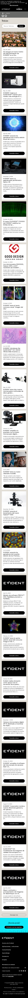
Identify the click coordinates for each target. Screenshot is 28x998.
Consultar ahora (14, 67)
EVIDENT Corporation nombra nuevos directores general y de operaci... (14, 807)
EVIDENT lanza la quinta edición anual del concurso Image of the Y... (12, 639)
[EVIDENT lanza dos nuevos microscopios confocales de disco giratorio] (14, 377)
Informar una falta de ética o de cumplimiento (13, 991)
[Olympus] (19, 9)
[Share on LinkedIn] (6, 16)
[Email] (25, 968)
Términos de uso (7, 987)
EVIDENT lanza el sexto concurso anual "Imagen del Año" (13, 307)
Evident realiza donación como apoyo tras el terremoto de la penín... (11, 682)
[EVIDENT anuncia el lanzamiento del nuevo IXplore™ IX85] (14, 499)
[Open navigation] (25, 9)
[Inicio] (3, 13)
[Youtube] (25, 971)
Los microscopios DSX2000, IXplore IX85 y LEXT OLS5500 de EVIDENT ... (13, 266)
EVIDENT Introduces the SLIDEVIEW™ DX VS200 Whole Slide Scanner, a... (11, 350)
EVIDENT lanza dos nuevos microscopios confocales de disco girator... (13, 391)
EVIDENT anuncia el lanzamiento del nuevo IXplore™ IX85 (11, 513)
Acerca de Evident (8, 943)
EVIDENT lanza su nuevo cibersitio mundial (11, 472)
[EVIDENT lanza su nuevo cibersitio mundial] (14, 459)
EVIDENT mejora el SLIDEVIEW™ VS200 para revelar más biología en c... (12, 94)
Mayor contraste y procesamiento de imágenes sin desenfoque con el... (13, 891)
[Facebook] (21, 971)
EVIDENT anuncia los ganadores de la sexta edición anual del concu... (13, 137)
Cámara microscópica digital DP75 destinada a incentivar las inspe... (13, 723)
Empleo (4, 960)
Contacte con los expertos (14, 927)
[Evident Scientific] (6, 9)
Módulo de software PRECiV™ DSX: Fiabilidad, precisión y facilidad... (13, 597)
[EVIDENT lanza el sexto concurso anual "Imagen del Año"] (14, 293)
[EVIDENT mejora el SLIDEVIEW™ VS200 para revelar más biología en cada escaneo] (14, 80)
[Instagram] (19, 971)
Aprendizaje (6, 953)
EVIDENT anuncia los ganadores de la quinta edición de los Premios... (11, 554)
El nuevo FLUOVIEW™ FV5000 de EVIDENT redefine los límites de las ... (14, 223)
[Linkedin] (23, 971)
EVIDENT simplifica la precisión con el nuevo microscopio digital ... (11, 432)
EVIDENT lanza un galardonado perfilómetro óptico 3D (12, 180)
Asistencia (5, 956)
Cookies (13, 989)
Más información (14, 5)
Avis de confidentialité (18, 987)
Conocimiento (6, 950)
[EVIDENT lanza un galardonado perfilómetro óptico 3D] (14, 166)
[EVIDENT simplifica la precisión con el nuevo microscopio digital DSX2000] (14, 418)
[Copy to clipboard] (3, 16)
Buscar (21, 26)
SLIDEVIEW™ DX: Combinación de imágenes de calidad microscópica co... (13, 850)
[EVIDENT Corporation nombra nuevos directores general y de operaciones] (14, 793)
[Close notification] (26, 3)
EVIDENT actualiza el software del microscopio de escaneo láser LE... (14, 765)
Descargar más (14, 915)
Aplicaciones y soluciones (10, 946)
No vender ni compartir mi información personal (14, 993)
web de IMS (11, 976)
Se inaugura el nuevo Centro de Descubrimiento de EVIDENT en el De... (13, 53)
